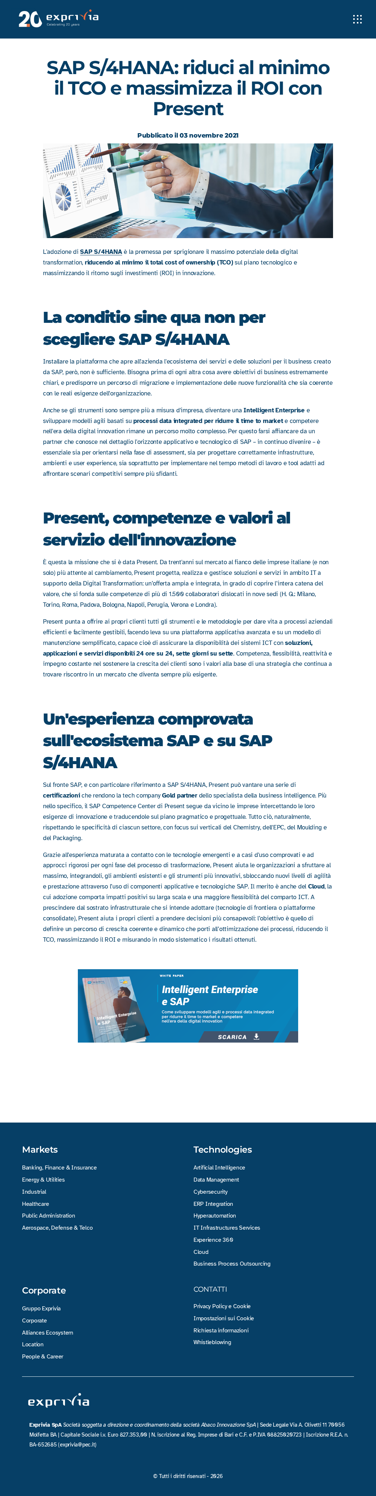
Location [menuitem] (33, 1344)
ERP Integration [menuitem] (213, 1204)
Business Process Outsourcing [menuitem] (232, 1263)
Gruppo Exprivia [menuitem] (41, 1308)
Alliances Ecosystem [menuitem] (47, 1332)
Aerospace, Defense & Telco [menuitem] (57, 1228)
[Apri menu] (357, 19)
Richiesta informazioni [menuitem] (221, 1330)
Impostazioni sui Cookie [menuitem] (224, 1318)
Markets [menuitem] (40, 1150)
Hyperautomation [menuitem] (215, 1215)
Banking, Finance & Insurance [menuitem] (59, 1167)
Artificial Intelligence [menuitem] (219, 1167)
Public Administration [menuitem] (48, 1215)
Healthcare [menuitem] (35, 1204)
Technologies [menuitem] (223, 1150)
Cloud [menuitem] (201, 1252)
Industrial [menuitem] (34, 1192)
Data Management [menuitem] (216, 1179)
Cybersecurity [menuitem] (211, 1192)
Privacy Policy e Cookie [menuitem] (222, 1306)
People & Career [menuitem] (42, 1356)
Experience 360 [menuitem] (213, 1240)
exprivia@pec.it (77, 1444)
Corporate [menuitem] (44, 1290)
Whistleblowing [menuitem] (212, 1342)
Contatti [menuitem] (210, 1289)
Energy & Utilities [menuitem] (43, 1179)
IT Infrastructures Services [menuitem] (227, 1228)
